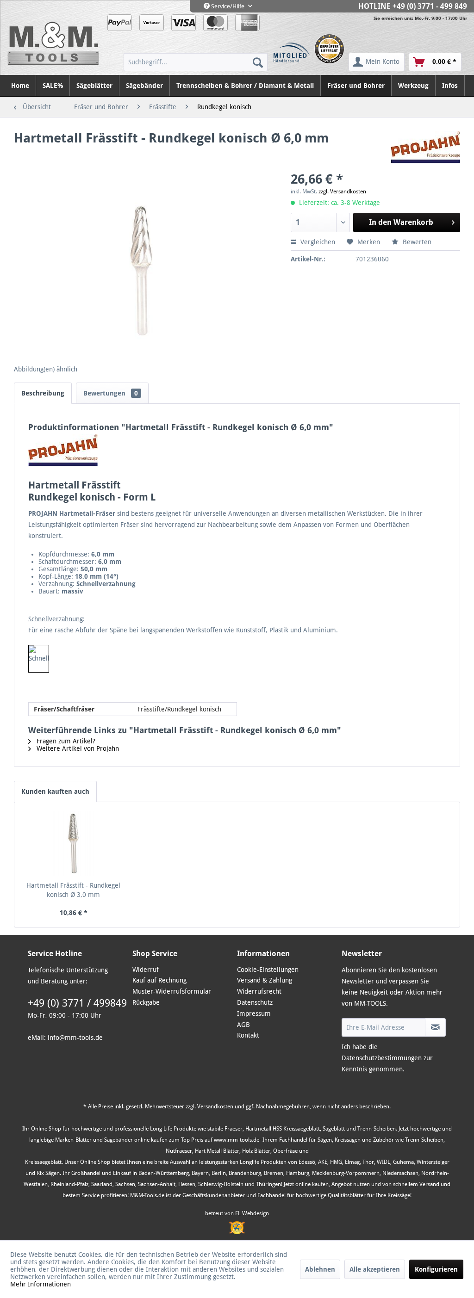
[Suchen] (258, 62)
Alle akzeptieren (374, 1269)
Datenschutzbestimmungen (382, 1058)
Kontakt (248, 1035)
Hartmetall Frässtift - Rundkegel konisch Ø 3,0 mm (73, 890)
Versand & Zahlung (264, 980)
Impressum (254, 1013)
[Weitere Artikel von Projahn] (425, 147)
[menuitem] (196, 62)
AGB (243, 1024)
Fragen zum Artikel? (65, 741)
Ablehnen (320, 1269)
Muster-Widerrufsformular (171, 991)
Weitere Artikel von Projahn (77, 748)
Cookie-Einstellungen (268, 969)
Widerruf (145, 969)
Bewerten (416, 242)
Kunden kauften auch (55, 791)
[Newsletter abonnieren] (435, 1027)
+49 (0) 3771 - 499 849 (430, 6)
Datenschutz (255, 1002)
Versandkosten (215, 1106)
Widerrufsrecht (259, 991)
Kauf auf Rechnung (159, 980)
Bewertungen (110, 393)
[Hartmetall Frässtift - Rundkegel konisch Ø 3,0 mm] (74, 843)
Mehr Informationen (40, 1284)
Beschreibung (42, 393)
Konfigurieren (436, 1269)
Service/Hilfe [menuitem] (228, 6)
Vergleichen (317, 242)
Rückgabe (146, 1002)
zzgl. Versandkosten (342, 191)
